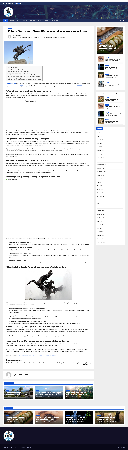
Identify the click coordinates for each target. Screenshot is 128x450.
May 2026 (99, 143)
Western (32, 20)
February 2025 (101, 196)
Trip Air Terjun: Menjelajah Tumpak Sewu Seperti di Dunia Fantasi (27, 363)
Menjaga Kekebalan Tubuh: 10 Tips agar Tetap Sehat (113, 68)
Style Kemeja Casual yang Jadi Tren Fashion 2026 (112, 84)
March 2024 (100, 235)
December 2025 (101, 161)
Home (119, 447)
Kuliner (100, 43)
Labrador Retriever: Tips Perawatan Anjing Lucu (111, 76)
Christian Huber (18, 35)
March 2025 (100, 193)
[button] (120, 20)
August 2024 (100, 217)
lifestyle (107, 82)
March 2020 (100, 239)
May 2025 (99, 185)
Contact (55, 20)
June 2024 (100, 224)
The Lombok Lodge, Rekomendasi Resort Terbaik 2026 (17, 394)
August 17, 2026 (72, 421)
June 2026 (100, 139)
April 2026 (100, 147)
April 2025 (100, 189)
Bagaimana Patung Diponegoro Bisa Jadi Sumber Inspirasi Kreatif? (23, 78)
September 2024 (101, 214)
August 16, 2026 (102, 421)
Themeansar (28, 447)
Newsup (22, 447)
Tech (18, 20)
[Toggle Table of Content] (39, 68)
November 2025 (101, 164)
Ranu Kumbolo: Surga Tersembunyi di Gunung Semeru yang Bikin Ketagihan (36, 355)
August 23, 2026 (104, 50)
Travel (9, 28)
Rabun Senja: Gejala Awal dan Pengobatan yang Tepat (113, 60)
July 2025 (99, 178)
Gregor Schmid (18, 396)
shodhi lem (47, 396)
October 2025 (100, 168)
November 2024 (101, 207)
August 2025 (100, 175)
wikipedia (79, 85)
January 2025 (100, 200)
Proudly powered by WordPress (10, 447)
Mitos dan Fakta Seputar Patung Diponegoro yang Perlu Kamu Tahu (24, 76)
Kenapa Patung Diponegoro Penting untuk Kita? (19, 73)
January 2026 (101, 157)
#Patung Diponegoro (43, 37)
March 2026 (100, 150)
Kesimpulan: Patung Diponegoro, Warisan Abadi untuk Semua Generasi (24, 79)
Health (40, 20)
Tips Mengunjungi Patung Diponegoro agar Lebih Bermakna (22, 74)
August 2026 (100, 132)
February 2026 (101, 154)
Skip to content (4, 1)
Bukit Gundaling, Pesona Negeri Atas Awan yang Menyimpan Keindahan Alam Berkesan (48, 394)
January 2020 (101, 242)
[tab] (103, 94)
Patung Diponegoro (11, 83)
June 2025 (100, 182)
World (47, 20)
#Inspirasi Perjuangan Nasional (29, 37)
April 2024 (100, 232)
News (11, 20)
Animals (107, 74)
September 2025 (101, 171)
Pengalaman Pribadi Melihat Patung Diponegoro (19, 71)
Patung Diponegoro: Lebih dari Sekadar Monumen (19, 69)
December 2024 (101, 203)
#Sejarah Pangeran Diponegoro (57, 37)
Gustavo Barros (112, 421)
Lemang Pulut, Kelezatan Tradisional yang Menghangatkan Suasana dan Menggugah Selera (113, 101)
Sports (24, 20)
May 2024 (100, 228)
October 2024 (100, 210)
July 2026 (99, 136)
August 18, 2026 (41, 421)
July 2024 (100, 221)
